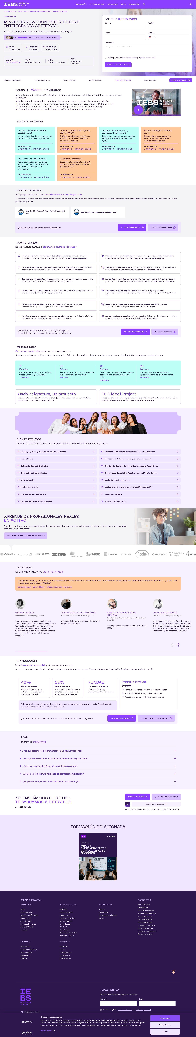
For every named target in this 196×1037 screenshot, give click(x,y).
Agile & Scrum (26, 921)
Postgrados (103, 912)
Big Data (23, 958)
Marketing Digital (66, 912)
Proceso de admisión (146, 911)
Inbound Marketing (67, 918)
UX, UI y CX (64, 927)
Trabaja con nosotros (146, 925)
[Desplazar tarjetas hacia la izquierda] (172, 644)
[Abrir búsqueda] (144, 4)
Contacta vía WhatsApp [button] (161, 227)
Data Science (25, 946)
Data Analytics (26, 952)
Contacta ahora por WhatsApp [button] (155, 718)
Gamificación (65, 930)
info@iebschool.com (32, 1012)
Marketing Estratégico (68, 933)
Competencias (69, 80)
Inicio (6, 11)
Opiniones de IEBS (145, 922)
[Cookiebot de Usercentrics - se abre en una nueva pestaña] (27, 1033)
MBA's (26, 11)
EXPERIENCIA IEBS (97, 4)
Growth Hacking (66, 921)
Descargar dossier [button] (163, 332)
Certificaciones (42, 80)
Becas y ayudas (144, 905)
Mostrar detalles (46, 1031)
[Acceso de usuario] (192, 4)
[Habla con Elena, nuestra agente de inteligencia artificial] (127, 804)
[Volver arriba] (174, 972)
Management (25, 918)
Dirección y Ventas (67, 936)
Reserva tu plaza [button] (136, 797)
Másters (20, 11)
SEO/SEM (63, 909)
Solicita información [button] (130, 227)
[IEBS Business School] (25, 997)
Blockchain (64, 946)
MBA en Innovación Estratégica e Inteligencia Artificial (48, 11)
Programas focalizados (108, 915)
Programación (65, 958)
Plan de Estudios (123, 80)
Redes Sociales (65, 924)
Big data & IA (25, 955)
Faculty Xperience (145, 919)
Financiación (150, 80)
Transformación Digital (29, 915)
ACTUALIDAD (134, 4)
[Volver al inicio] (16, 4)
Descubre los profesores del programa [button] (26, 535)
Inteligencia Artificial (28, 949)
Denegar (165, 1031)
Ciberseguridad (65, 952)
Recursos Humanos (28, 924)
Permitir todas (165, 1018)
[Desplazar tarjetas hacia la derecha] (178, 644)
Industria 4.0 (65, 955)
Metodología (95, 80)
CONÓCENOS (113, 4)
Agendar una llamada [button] (168, 797)
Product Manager (27, 927)
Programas (12, 11)
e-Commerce (65, 915)
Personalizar (163, 1025)
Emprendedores (26, 912)
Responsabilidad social (147, 913)
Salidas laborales (12, 80)
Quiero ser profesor (145, 928)
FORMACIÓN (81, 4)
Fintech (63, 949)
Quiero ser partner (145, 934)
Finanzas (23, 930)
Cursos (101, 918)
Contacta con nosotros (147, 931)
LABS (123, 4)
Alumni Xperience (145, 916)
